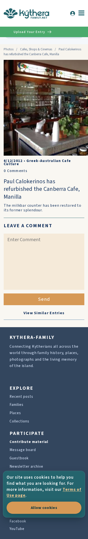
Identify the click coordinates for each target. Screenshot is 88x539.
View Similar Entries (44, 313)
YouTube (17, 528)
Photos (8, 49)
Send (44, 299)
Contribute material (29, 441)
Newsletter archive (26, 466)
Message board (23, 450)
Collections (19, 421)
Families (16, 404)
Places (15, 413)
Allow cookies (44, 507)
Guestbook (19, 458)
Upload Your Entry (29, 32)
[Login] (72, 13)
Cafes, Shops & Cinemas (36, 49)
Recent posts (21, 396)
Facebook (18, 521)
